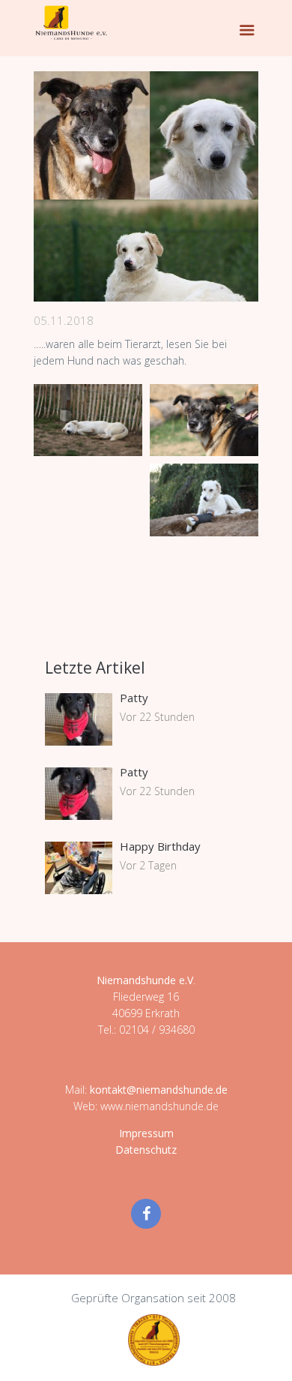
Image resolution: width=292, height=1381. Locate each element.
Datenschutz (146, 1149)
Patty (134, 697)
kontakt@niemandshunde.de (159, 1089)
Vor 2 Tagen (148, 865)
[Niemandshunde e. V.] (71, 22)
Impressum (146, 1133)
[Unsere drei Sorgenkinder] (146, 186)
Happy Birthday (160, 846)
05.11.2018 (64, 320)
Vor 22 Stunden (157, 717)
